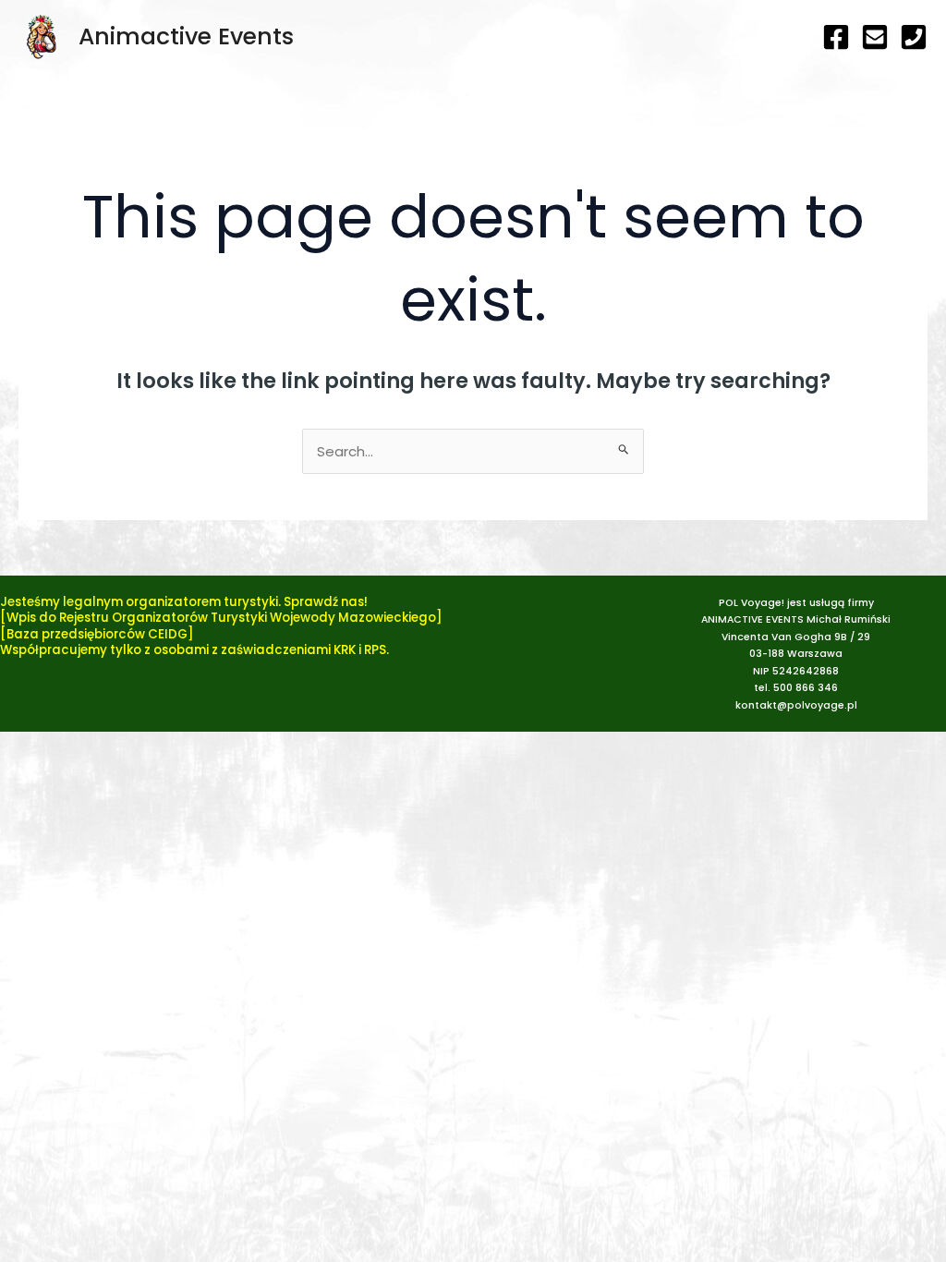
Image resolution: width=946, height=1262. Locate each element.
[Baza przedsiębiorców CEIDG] (97, 634)
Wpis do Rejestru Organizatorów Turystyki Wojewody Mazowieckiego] (224, 617)
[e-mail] (875, 37)
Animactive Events (186, 36)
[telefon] (914, 37)
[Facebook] (836, 37)
